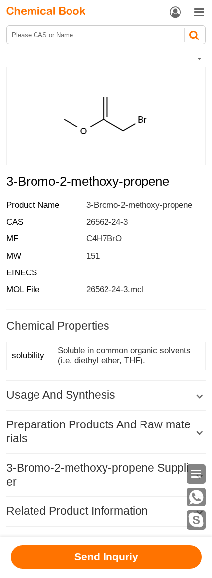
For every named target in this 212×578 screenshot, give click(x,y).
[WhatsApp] (196, 497)
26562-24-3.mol (114, 289)
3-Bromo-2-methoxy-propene (139, 205)
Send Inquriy (106, 556)
